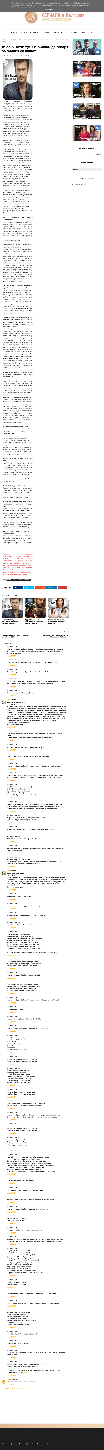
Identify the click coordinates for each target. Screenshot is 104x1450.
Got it (57, 10)
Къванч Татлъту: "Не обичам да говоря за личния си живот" (10, 621)
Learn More (49, 10)
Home (3, 40)
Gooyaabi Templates (44, 1444)
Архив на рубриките (29, 32)
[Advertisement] (35, 1406)
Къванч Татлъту (11, 40)
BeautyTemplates (20, 1444)
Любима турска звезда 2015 (26, 40)
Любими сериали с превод (82, 32)
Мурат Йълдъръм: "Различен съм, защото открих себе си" (34, 621)
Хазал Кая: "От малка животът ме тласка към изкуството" (57, 621)
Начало (13, 32)
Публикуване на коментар (14, 1388)
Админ (9, 700)
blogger (9, 1379)
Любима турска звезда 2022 (54, 32)
